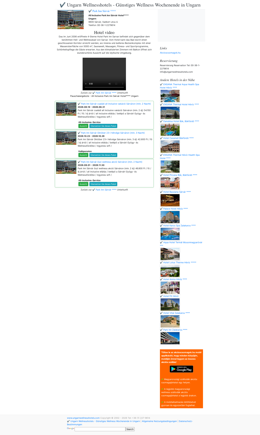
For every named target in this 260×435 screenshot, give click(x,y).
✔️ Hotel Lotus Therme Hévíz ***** (178, 262)
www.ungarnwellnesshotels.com (83, 418)
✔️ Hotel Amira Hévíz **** (173, 279)
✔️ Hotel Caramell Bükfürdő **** (177, 138)
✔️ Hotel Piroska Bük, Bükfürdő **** (178, 175)
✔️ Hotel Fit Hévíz (169, 296)
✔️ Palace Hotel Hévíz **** (174, 208)
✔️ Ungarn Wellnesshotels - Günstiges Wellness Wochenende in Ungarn (130, 4)
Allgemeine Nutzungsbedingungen (159, 421)
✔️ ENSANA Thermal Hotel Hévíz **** (179, 104)
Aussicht (83, 126)
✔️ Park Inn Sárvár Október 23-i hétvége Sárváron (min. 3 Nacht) (111, 132)
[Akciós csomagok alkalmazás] (181, 368)
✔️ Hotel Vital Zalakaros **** (175, 313)
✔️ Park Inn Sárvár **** (102, 11)
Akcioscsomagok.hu (170, 52)
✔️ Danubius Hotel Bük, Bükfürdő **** (179, 121)
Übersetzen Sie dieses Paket (103, 126)
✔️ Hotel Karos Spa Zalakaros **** (178, 225)
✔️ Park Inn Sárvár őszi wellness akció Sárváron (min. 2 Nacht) (110, 161)
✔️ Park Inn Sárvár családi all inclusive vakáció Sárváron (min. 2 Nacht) (114, 103)
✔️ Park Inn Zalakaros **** (173, 329)
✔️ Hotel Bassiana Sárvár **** (175, 191)
